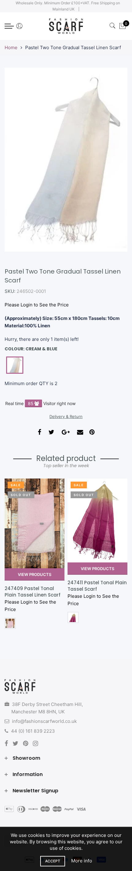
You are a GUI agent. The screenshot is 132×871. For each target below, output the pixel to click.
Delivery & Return (66, 416)
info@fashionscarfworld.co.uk (44, 721)
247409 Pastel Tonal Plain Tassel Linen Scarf (32, 591)
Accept (52, 861)
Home (11, 47)
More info (81, 861)
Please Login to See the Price (37, 305)
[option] (34, 556)
